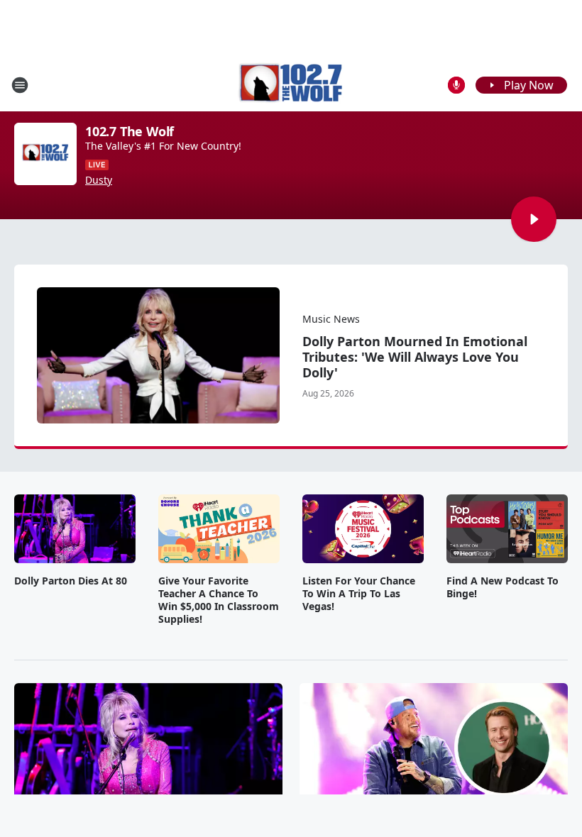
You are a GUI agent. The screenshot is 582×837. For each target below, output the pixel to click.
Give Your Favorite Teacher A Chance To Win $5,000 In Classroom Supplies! (218, 600)
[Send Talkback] (456, 85)
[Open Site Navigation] (19, 85)
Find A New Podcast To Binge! (502, 587)
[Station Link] (291, 85)
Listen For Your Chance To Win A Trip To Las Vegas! (358, 594)
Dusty (98, 180)
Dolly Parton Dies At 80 (70, 581)
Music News (331, 319)
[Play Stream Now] (533, 219)
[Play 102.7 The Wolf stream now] (45, 153)
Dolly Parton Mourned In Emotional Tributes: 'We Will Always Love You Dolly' (414, 356)
